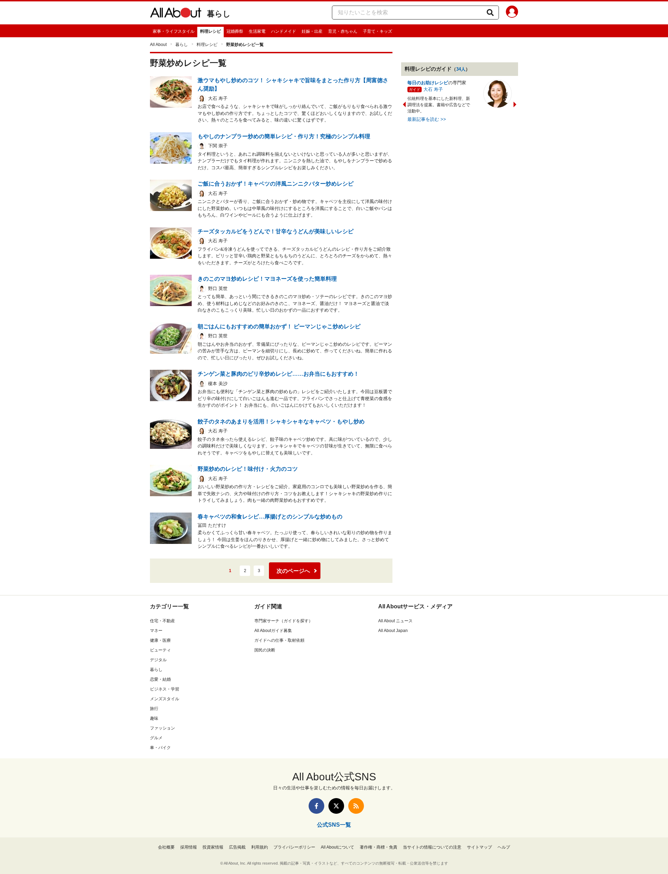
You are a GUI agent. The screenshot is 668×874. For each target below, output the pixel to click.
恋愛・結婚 (160, 679)
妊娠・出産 (312, 31)
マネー (156, 630)
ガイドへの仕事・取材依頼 (279, 640)
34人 (461, 69)
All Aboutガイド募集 (273, 630)
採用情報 (188, 847)
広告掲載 (237, 847)
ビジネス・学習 (164, 689)
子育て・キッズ (377, 31)
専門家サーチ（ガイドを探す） (283, 620)
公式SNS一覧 (334, 825)
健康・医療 (160, 640)
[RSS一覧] (356, 806)
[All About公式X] (336, 806)
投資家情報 (212, 847)
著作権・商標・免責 (378, 847)
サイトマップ (479, 847)
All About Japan (393, 630)
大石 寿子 (433, 89)
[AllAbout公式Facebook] (316, 806)
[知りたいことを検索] (490, 12)
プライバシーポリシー (294, 847)
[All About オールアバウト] (175, 14)
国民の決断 (264, 650)
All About (158, 44)
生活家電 (257, 31)
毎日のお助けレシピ (427, 82)
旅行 (154, 708)
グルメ (156, 737)
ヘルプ (504, 847)
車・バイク (160, 747)
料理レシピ (210, 31)
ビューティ (160, 650)
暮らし (219, 13)
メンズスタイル (164, 698)
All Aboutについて (337, 847)
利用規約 (259, 847)
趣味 (154, 718)
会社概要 (166, 847)
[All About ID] (512, 13)
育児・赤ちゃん (342, 31)
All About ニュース (395, 620)
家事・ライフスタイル (173, 31)
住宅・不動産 (162, 620)
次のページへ (293, 571)
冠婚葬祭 (234, 31)
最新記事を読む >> (426, 119)
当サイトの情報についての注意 (432, 847)
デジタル (158, 659)
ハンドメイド (283, 31)
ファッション (162, 728)
